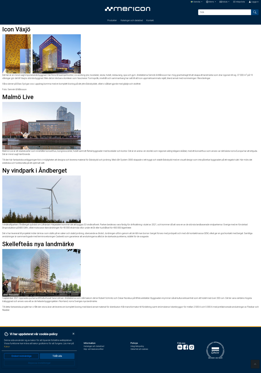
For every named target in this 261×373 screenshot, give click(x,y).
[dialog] (38, 351)
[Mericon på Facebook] (185, 347)
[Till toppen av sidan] (255, 364)
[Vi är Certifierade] (215, 350)
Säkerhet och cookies (139, 349)
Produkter (112, 20)
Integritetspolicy (137, 346)
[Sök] (255, 12)
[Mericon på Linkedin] (179, 347)
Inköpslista (240, 2)
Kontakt (150, 20)
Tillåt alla (57, 356)
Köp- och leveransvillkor (94, 349)
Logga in (255, 2)
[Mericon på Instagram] (191, 347)
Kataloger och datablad (132, 20)
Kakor (7, 346)
